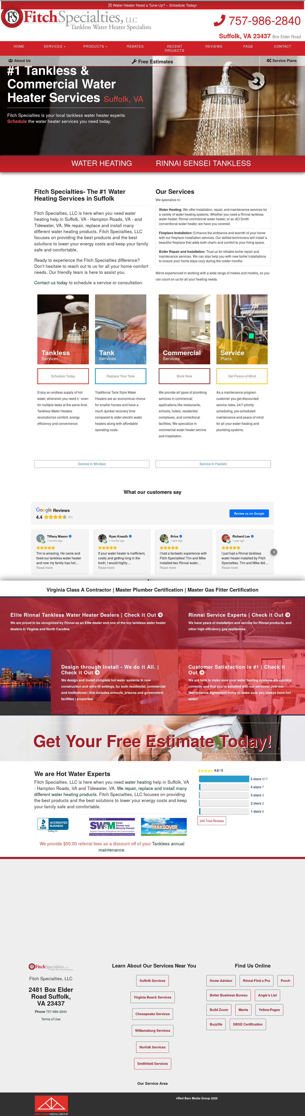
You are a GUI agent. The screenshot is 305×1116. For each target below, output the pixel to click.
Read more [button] (44, 567)
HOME (19, 46)
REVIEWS (213, 46)
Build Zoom (219, 1009)
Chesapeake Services (152, 1013)
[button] (31, 552)
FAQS (248, 46)
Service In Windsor (92, 463)
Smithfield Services (152, 1063)
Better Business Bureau (229, 995)
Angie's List (267, 995)
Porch (285, 980)
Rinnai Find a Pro (256, 980)
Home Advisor (221, 980)
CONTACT (282, 46)
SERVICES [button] (53, 46)
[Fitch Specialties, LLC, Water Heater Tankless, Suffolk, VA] (52, 825)
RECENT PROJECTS (174, 48)
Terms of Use (51, 1019)
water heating (138, 782)
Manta (243, 1009)
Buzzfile (216, 1024)
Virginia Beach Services (152, 997)
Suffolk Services (152, 980)
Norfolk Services (152, 1047)
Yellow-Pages (269, 1009)
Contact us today (51, 282)
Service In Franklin (213, 463)
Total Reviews (212, 821)
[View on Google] (40, 538)
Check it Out (141, 614)
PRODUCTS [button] (94, 46)
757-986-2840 (263, 19)
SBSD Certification (248, 1024)
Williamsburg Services (152, 1030)
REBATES (135, 46)
